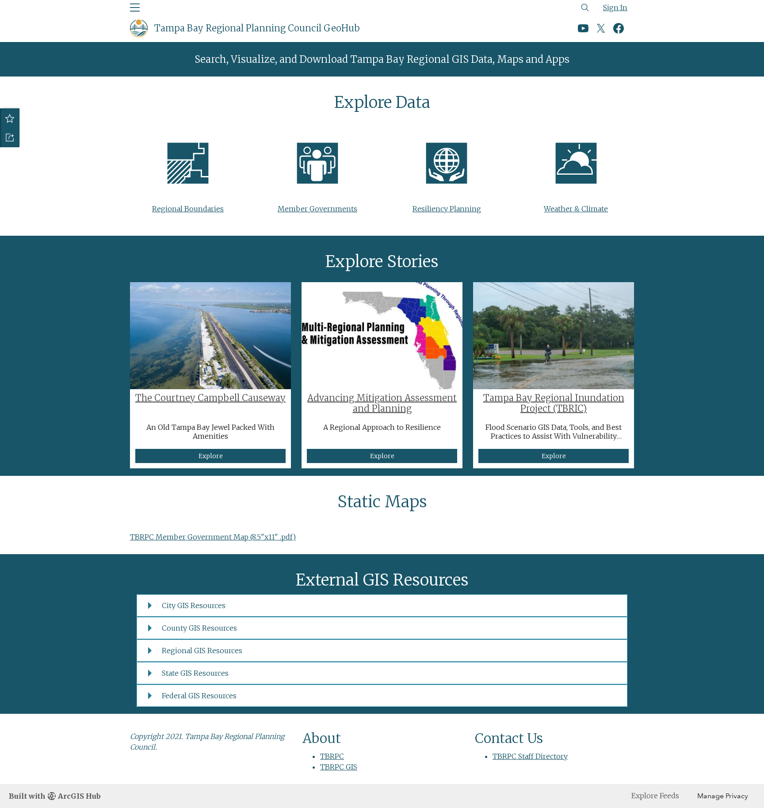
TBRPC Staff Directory (530, 756)
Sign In (615, 7)
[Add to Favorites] (9, 118)
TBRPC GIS (338, 766)
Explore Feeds (655, 795)
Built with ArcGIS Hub (55, 796)
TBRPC (332, 756)
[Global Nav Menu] (135, 7)
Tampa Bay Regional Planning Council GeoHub (257, 28)
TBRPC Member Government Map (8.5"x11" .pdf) (213, 536)
